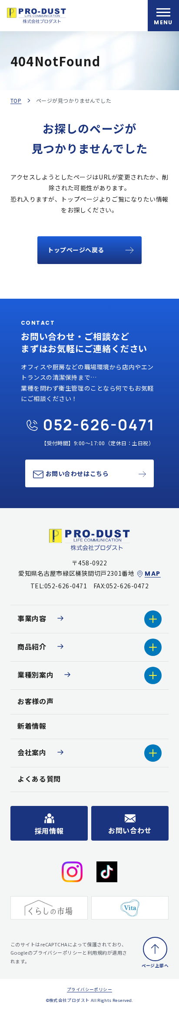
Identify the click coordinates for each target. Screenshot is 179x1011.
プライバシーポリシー (89, 989)
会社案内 (31, 752)
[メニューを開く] (163, 15)
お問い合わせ (130, 830)
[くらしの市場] (49, 908)
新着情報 (31, 726)
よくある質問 (39, 778)
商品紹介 (31, 646)
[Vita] (130, 908)
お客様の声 (35, 701)
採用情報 (49, 830)
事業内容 (31, 618)
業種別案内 (35, 674)
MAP (153, 574)
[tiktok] (106, 871)
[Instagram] (72, 871)
